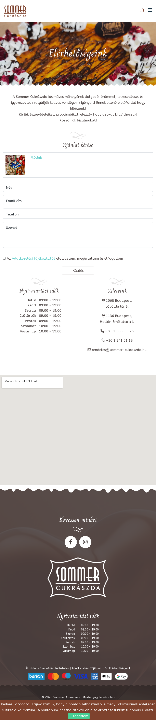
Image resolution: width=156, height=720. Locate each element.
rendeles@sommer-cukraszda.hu (119, 350)
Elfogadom (78, 716)
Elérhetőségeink (120, 668)
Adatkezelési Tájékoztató (89, 668)
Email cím (14, 201)
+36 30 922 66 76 (119, 331)
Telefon (12, 214)
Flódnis (36, 157)
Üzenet (11, 228)
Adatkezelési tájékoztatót (33, 258)
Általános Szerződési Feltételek (48, 668)
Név (9, 187)
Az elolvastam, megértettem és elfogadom (65, 258)
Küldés (78, 271)
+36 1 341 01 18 (119, 340)
